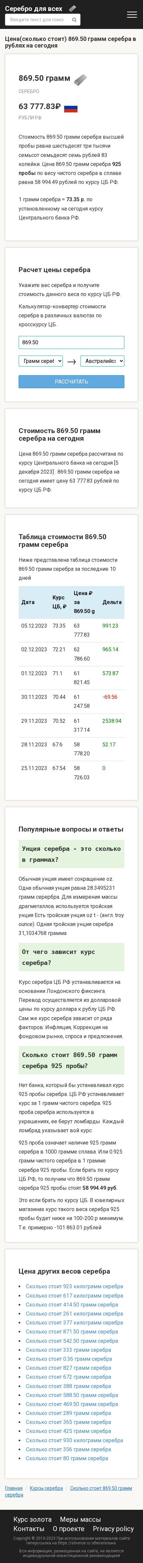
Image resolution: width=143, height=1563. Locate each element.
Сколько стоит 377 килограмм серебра (74, 1323)
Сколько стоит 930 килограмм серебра (74, 1440)
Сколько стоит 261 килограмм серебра (74, 1314)
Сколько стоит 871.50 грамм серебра (72, 1332)
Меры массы (80, 1519)
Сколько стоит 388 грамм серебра (68, 1386)
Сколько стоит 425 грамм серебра (68, 1431)
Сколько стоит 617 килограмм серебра (74, 1296)
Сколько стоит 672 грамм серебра (68, 1377)
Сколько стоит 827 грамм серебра (68, 1368)
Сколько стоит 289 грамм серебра (68, 1413)
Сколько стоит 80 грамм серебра (67, 1458)
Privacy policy (113, 1529)
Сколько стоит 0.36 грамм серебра (69, 1359)
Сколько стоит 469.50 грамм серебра (72, 1404)
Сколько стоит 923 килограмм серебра (74, 1286)
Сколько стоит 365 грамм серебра (68, 1422)
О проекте (68, 1529)
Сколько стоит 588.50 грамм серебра (72, 1395)
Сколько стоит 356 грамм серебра (68, 1449)
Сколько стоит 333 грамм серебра (68, 1350)
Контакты (29, 1529)
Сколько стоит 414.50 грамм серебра (72, 1305)
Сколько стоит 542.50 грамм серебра (72, 1341)
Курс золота (32, 1519)
